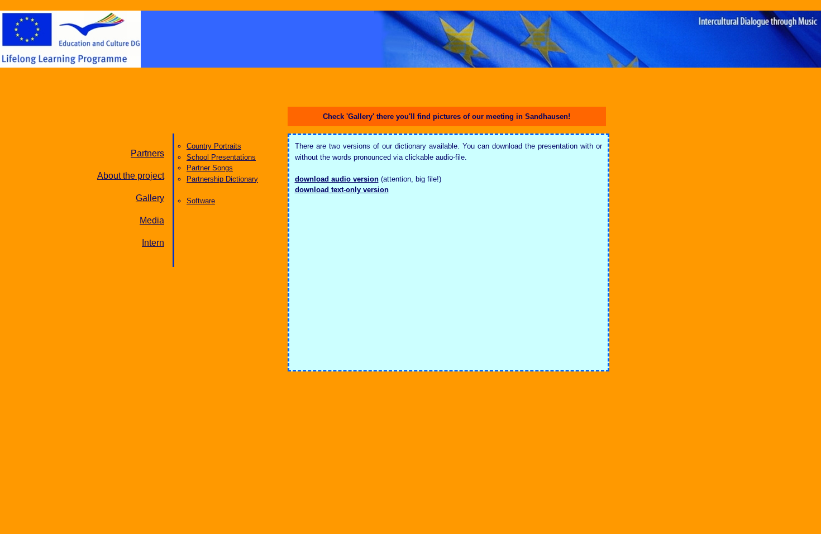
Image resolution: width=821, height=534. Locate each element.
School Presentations (221, 157)
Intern (153, 242)
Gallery (150, 198)
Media (152, 220)
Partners (147, 153)
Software (201, 201)
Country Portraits (214, 146)
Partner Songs (210, 168)
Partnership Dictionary (222, 179)
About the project (130, 175)
